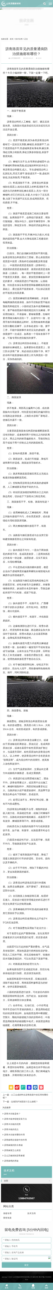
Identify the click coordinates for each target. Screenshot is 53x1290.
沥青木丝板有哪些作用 (14, 1134)
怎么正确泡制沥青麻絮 (14, 1155)
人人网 (35, 1087)
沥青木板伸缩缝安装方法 (15, 1119)
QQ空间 (11, 1087)
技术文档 (18, 39)
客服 (33, 1288)
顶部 (46, 1288)
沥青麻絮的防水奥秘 (13, 1145)
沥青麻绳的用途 (11, 1161)
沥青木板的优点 (11, 1129)
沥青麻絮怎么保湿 (12, 1150)
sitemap (4, 1277)
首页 (11, 39)
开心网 (41, 1087)
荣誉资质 (7, 1218)
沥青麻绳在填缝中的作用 (15, 1140)
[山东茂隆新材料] (11, 4)
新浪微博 (17, 1087)
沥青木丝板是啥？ (12, 1113)
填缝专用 (7, 1213)
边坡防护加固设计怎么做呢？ (24, 1101)
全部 (6, 1181)
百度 (29, 1087)
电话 (20, 1288)
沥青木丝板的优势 (12, 1124)
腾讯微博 (23, 1087)
